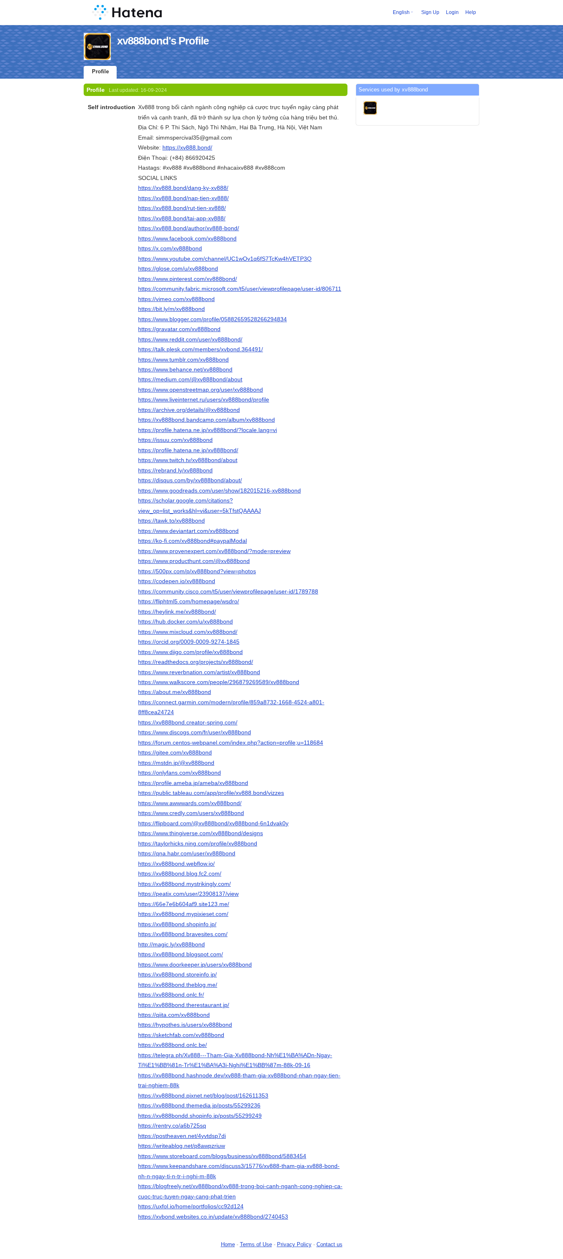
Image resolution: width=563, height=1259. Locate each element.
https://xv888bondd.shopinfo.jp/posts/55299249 (200, 1115)
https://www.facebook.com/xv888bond (187, 238)
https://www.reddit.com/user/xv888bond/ (190, 339)
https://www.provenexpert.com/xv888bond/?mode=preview (214, 551)
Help (470, 12)
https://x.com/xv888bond (170, 248)
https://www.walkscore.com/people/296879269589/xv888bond (218, 682)
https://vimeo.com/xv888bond (176, 299)
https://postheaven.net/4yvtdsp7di (182, 1136)
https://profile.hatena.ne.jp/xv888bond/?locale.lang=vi (207, 430)
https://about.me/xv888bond (174, 692)
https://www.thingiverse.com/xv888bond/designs (200, 833)
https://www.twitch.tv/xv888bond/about (187, 460)
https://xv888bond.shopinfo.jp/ (177, 924)
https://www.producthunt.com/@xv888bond (194, 561)
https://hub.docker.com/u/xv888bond (185, 621)
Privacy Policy (294, 1244)
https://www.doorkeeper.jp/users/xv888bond (195, 964)
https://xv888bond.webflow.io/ (176, 863)
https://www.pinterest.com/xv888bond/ (187, 279)
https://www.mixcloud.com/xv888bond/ (187, 631)
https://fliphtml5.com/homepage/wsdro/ (188, 601)
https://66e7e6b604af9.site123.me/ (183, 904)
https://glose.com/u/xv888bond (178, 268)
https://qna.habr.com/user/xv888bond (186, 853)
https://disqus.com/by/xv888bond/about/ (190, 480)
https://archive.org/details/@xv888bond (189, 409)
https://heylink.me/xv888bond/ (177, 611)
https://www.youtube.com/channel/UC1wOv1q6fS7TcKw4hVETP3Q (225, 258)
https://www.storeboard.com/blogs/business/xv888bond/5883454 (222, 1156)
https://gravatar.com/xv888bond (179, 329)
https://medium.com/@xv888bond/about (190, 379)
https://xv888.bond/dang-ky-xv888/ (183, 188)
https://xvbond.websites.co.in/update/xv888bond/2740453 (213, 1216)
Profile (100, 71)
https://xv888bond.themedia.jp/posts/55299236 (199, 1105)
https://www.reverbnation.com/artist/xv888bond (199, 672)
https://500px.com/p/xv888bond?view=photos (197, 571)
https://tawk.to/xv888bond (171, 520)
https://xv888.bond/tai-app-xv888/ (181, 218)
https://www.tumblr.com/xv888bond (183, 359)
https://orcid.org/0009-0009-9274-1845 (188, 641)
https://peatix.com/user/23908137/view (188, 893)
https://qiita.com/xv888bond (174, 1014)
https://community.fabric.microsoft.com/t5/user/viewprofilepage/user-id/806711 (239, 288)
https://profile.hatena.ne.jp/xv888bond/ (188, 450)
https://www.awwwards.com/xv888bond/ (190, 803)
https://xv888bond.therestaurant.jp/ (183, 1005)
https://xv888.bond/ (187, 147)
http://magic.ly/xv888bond (171, 944)
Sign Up (430, 12)
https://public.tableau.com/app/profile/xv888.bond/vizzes (211, 793)
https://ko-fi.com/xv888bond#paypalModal (192, 540)
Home (228, 1244)
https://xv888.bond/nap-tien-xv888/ (183, 198)
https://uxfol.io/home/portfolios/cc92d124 (191, 1206)
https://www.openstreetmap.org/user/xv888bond (200, 389)
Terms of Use (256, 1244)
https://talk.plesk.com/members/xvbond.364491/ (200, 349)
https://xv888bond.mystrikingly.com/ (184, 884)
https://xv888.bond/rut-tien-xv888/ (182, 208)
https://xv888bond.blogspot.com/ (180, 954)
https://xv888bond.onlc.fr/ (171, 994)
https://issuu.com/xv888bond (175, 440)
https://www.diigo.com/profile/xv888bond (190, 652)
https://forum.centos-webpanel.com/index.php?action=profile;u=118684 (230, 742)
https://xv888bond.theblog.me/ (177, 984)
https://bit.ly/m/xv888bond (171, 309)
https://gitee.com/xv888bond (175, 752)
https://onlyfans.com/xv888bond (179, 772)
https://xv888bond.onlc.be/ (172, 1045)
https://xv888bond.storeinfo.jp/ (177, 974)
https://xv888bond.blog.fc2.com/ (179, 873)
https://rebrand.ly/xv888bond (175, 470)
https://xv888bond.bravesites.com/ (183, 934)
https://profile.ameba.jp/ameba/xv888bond (193, 783)
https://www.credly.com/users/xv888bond (191, 813)
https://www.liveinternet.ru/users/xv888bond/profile (203, 399)
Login (452, 12)
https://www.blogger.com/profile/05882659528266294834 (212, 319)
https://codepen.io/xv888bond (176, 581)
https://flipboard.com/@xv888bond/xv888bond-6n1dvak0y (213, 823)
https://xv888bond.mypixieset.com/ (183, 914)
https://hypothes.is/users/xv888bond (185, 1024)
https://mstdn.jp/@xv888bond (176, 762)
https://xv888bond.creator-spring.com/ (187, 722)
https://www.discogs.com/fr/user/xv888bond (194, 732)
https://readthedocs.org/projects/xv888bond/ (195, 662)
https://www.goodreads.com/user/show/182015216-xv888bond (219, 490)
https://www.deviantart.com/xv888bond (188, 531)
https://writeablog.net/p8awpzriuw (181, 1145)
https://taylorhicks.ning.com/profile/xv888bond (197, 843)
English (401, 12)
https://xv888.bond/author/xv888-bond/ (188, 228)
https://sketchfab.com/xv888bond (181, 1035)
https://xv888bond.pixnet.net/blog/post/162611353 (203, 1095)
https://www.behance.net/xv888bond (185, 369)
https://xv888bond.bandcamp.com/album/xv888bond (206, 419)
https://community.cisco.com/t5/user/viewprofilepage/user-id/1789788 (228, 591)
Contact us (329, 1244)
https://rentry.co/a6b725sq (172, 1125)
